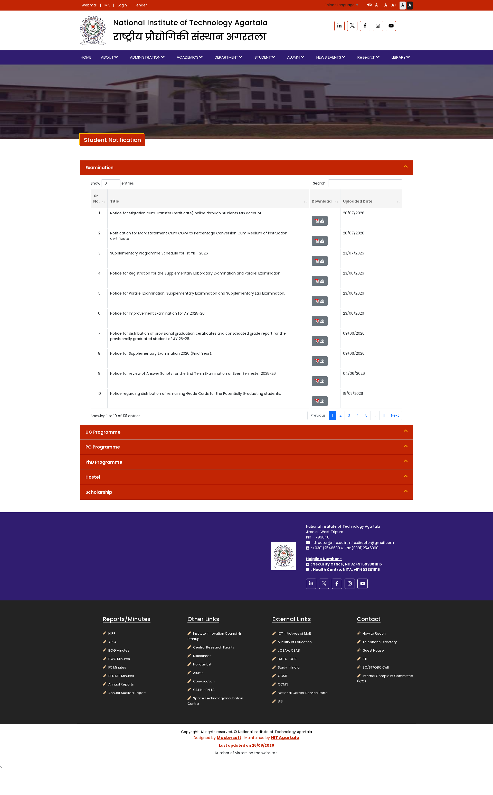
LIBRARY (399, 57)
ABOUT (107, 57)
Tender (140, 5)
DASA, (283, 658)
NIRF (111, 633)
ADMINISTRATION (145, 57)
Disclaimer (202, 655)
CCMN (283, 684)
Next (395, 415)
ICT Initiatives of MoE (294, 633)
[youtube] (391, 26)
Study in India (289, 667)
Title (114, 201)
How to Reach (374, 633)
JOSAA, (284, 650)
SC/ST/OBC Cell (376, 667)
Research (366, 57)
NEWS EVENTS (328, 57)
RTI (365, 658)
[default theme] (403, 5)
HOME (86, 57)
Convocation (204, 681)
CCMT (283, 675)
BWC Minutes (119, 658)
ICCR (293, 658)
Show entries (112, 183)
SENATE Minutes (121, 675)
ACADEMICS (187, 57)
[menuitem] (86, 57)
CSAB (295, 650)
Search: (319, 183)
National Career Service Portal (303, 692)
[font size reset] (386, 5)
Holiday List (202, 664)
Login (122, 5)
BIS (280, 701)
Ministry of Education (295, 641)
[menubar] (246, 57)
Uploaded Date (358, 201)
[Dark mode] (410, 5)
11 (384, 415)
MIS (107, 5)
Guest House (373, 650)
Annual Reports (121, 684)
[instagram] (378, 26)
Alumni (198, 672)
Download (321, 201)
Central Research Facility (213, 647)
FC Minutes (117, 667)
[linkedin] (339, 26)
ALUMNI (293, 57)
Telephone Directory (380, 641)
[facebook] (365, 26)
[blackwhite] (352, 26)
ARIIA (112, 641)
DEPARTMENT (226, 57)
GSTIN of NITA (204, 689)
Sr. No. (96, 198)
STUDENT (262, 57)
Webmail (89, 5)
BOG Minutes (118, 650)
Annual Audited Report (127, 692)
